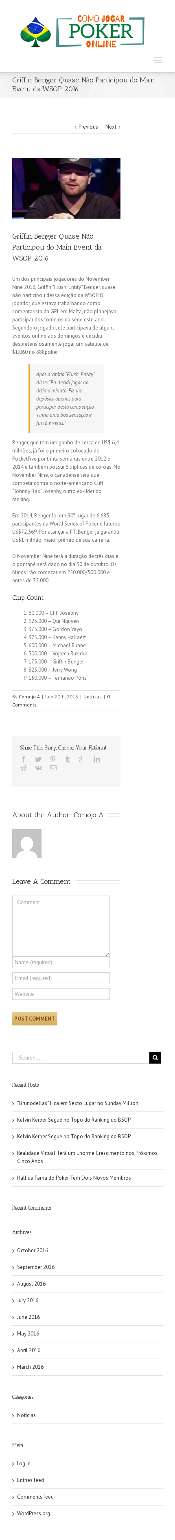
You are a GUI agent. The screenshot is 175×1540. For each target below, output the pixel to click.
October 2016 (32, 1250)
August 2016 (31, 1283)
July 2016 (27, 1300)
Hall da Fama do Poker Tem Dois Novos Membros (74, 1177)
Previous (88, 126)
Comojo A (29, 697)
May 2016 (28, 1333)
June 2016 (28, 1317)
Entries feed (30, 1480)
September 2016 (36, 1267)
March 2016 (30, 1366)
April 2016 (28, 1350)
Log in (24, 1463)
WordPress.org (33, 1513)
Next (110, 126)
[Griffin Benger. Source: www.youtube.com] (66, 188)
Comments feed (35, 1496)
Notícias (92, 697)
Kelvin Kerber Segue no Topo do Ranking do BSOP (74, 1119)
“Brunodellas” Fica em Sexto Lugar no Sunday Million (77, 1103)
